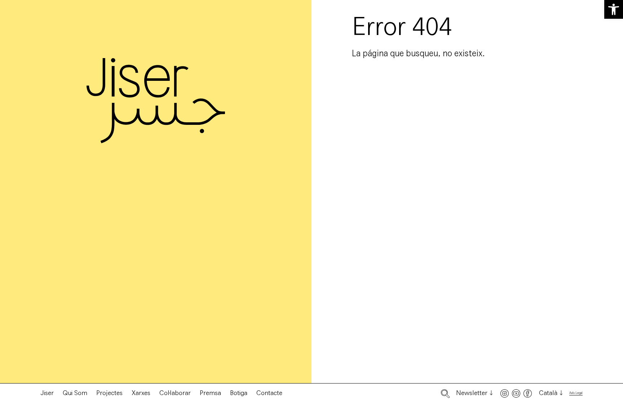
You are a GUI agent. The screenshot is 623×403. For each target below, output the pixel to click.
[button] (613, 9)
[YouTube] (516, 393)
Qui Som (75, 393)
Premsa (210, 393)
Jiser (47, 393)
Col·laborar (175, 393)
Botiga (238, 393)
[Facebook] (527, 393)
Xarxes (141, 393)
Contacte (269, 393)
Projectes (109, 393)
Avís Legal (576, 393)
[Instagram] (504, 393)
